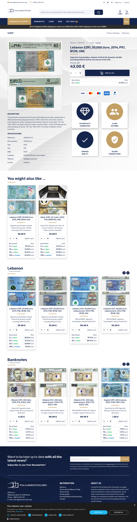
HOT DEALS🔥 (72, 21)
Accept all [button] (99, 512)
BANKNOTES (39, 21)
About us (118, 2)
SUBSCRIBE (125, 459)
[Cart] (126, 9)
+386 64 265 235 (38, 2)
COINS (51, 21)
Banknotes (126, 33)
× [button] (134, 505)
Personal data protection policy (71, 496)
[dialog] (68, 512)
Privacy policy (65, 494)
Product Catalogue (113, 33)
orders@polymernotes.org (18, 2)
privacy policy (110, 464)
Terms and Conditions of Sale (70, 489)
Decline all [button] (118, 512)
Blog (126, 21)
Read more (19, 511)
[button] (46, 519)
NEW (60, 21)
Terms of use (64, 492)
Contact (127, 2)
